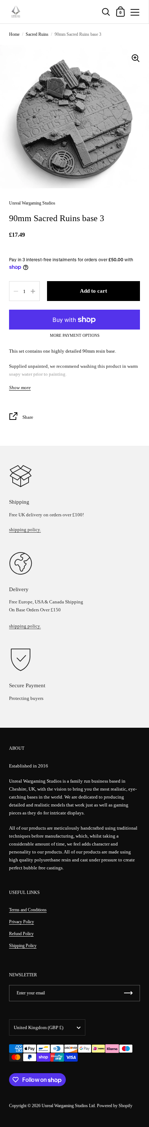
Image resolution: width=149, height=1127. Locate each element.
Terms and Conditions (28, 909)
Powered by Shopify (114, 1105)
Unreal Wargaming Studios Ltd (68, 1105)
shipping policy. (25, 529)
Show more (20, 387)
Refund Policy (21, 933)
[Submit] (128, 993)
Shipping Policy (23, 945)
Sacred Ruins (37, 34)
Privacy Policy (21, 921)
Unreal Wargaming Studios (32, 203)
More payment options (74, 335)
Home (14, 34)
